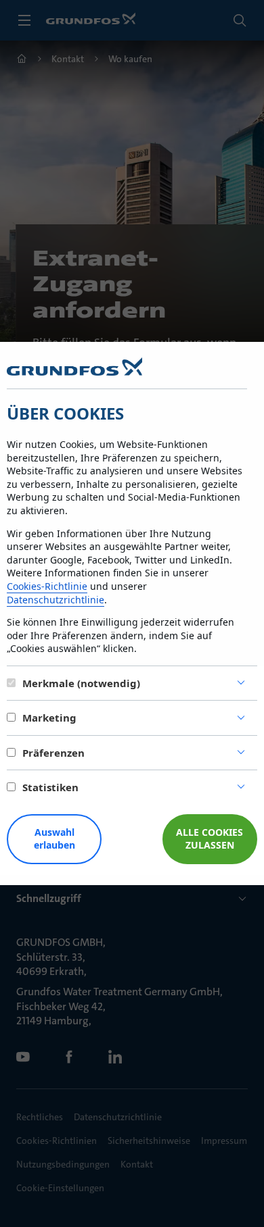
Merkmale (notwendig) (81, 683)
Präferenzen (53, 752)
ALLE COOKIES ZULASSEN (209, 838)
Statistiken (50, 787)
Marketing (49, 717)
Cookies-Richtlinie (47, 586)
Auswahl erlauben (54, 838)
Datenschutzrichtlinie (55, 599)
